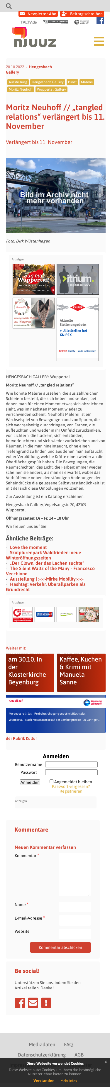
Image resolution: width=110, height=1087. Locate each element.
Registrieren (71, 791)
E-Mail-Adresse (30, 918)
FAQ (68, 1044)
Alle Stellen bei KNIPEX (73, 332)
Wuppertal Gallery (51, 89)
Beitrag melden (46, 1002)
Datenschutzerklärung (42, 1055)
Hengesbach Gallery (48, 82)
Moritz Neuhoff (21, 89)
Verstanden (44, 1080)
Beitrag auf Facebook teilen (20, 1002)
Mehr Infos (68, 1081)
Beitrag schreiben (86, 13)
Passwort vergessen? (71, 786)
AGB (79, 1055)
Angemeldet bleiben (73, 781)
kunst (72, 82)
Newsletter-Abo (42, 13)
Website (22, 931)
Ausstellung (18, 82)
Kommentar (27, 855)
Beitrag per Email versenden (33, 1002)
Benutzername (28, 764)
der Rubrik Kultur (21, 738)
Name (21, 904)
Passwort (29, 772)
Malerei (87, 82)
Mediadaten (42, 1044)
